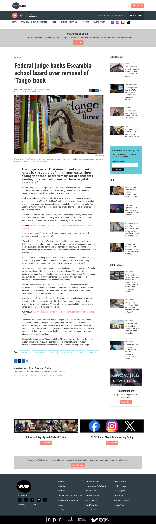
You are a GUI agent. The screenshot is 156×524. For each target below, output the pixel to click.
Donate (138, 5)
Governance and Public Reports (96, 486)
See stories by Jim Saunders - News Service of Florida (38, 375)
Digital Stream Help (92, 505)
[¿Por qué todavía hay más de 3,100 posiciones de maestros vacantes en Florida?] (117, 303)
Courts (80, 352)
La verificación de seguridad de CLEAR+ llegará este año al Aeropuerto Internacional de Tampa (131, 352)
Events (64, 22)
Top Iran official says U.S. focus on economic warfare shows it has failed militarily (132, 249)
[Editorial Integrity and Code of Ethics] (46, 426)
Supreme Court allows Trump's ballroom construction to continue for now (131, 192)
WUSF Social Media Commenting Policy (112, 437)
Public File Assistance (93, 495)
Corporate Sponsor (120, 481)
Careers (60, 505)
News (14, 22)
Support (85, 22)
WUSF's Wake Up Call (78, 33)
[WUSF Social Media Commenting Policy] (112, 426)
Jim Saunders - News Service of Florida (36, 90)
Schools (52, 352)
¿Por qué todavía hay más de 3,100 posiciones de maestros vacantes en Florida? (132, 307)
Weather (25, 22)
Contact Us (61, 486)
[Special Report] (126, 377)
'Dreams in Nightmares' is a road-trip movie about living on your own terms (132, 210)
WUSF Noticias (129, 272)
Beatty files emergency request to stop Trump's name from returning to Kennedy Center (132, 231)
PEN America (92, 352)
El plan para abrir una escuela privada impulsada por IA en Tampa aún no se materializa (132, 328)
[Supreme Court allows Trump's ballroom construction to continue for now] (117, 190)
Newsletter (61, 491)
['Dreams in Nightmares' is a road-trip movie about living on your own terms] (117, 208)
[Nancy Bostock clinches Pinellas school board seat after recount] (117, 111)
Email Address (118, 161)
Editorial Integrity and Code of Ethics (46, 437)
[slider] (24, 15)
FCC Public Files (91, 491)
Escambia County (67, 352)
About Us (61, 481)
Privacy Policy (118, 495)
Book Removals (39, 352)
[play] (15, 15)
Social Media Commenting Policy (68, 500)
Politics (127, 126)
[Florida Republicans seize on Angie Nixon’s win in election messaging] (117, 130)
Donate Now (78, 465)
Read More (126, 402)
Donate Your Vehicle (92, 510)
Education (17, 58)
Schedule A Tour (119, 505)
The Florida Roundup (131, 84)
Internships (61, 510)
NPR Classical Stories (131, 223)
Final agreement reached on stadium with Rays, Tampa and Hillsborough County (132, 71)
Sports (127, 64)
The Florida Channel (92, 481)
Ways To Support (119, 491)
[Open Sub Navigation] (18, 22)
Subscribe (78, 42)
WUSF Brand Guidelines (121, 500)
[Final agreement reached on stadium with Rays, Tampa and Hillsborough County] (117, 67)
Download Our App (120, 486)
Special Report (126, 390)
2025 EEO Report (91, 500)
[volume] (21, 15)
